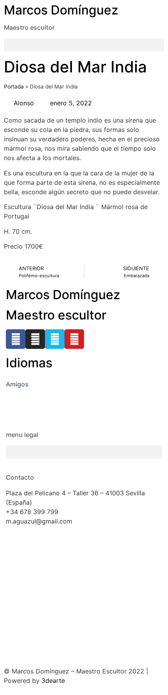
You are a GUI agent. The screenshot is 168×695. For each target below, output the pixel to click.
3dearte (53, 680)
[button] (84, 44)
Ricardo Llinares (29, 409)
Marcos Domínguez (61, 10)
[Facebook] (15, 339)
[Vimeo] (54, 339)
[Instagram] (35, 339)
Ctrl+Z (15, 400)
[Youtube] (74, 339)
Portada (14, 86)
